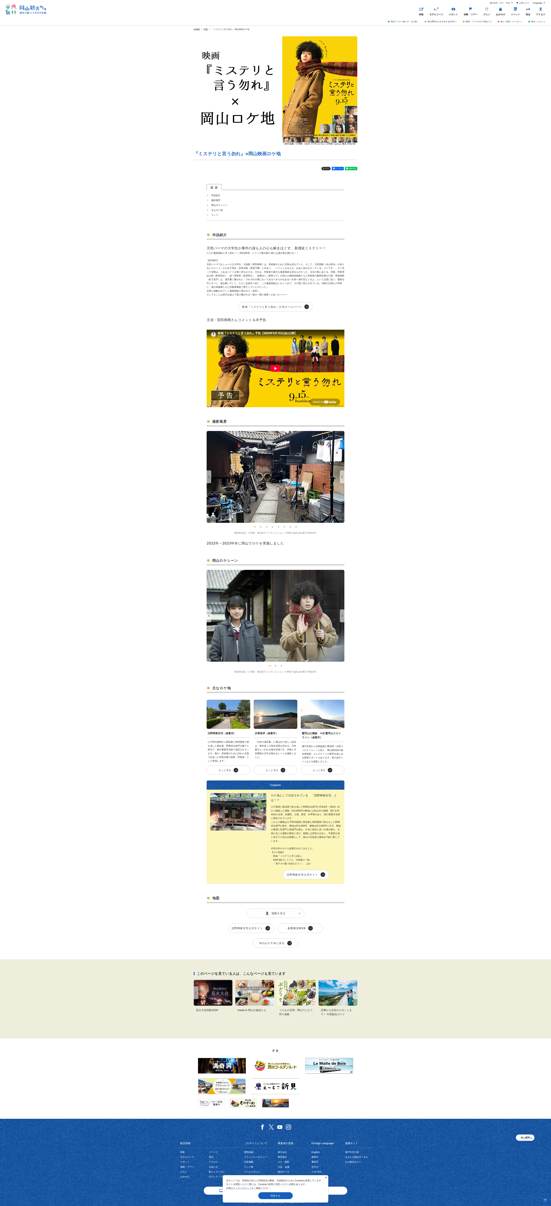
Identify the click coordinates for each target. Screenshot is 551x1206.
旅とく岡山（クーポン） (511, 21)
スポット (453, 14)
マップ (214, 214)
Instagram (288, 1127)
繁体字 (315, 1161)
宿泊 (528, 14)
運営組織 (248, 1152)
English (316, 1152)
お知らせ (213, 1166)
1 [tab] (255, 527)
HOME (197, 29)
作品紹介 (215, 195)
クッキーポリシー (242, 1188)
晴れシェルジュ (538, 21)
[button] (531, 1137)
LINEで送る (352, 168)
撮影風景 (215, 200)
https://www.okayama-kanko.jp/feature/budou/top (296, 998)
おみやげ (500, 14)
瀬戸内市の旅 (352, 1152)
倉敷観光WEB (297, 928)
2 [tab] (260, 527)
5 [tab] (278, 527)
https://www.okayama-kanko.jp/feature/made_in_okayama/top (254, 996)
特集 (421, 14)
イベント (515, 14)
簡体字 (315, 1156)
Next (343, 476)
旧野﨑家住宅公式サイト (302, 874)
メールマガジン (252, 1171)
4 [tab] (272, 527)
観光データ (283, 1171)
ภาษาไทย (316, 1171)
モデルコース (436, 14)
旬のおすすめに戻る (272, 943)
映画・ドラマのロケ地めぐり (479, 21)
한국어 (315, 1166)
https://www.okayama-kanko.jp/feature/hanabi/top (213, 996)
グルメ (486, 14)
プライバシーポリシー (255, 1156)
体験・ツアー (471, 14)
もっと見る (225, 770)
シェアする (339, 168)
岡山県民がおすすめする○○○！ (442, 21)
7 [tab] (290, 527)
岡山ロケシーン (219, 205)
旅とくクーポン (217, 1171)
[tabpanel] (275, 483)
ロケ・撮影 (283, 1161)
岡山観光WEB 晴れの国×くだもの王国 (26, 9)
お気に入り (524, 3)
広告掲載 (248, 1161)
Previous (208, 476)
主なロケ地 (217, 210)
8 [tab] (296, 527)
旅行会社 (282, 1152)
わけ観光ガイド (353, 1161)
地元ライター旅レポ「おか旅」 (405, 21)
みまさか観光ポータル (356, 1156)
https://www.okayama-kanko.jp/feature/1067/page (338, 998)
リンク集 (248, 1166)
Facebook (262, 1127)
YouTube (279, 1127)
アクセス (540, 14)
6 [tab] (284, 527)
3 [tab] (266, 527)
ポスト (327, 168)
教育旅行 (282, 1156)
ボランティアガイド (219, 1176)
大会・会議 (283, 1166)
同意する (275, 1195)
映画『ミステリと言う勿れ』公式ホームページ (272, 306)
